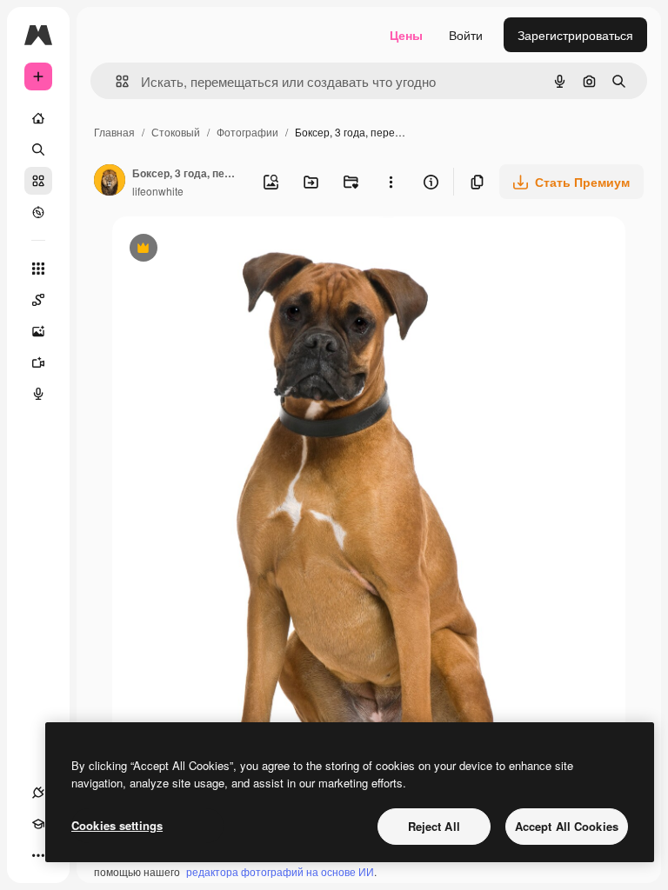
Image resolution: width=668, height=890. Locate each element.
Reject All (434, 826)
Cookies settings (117, 825)
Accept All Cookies (566, 826)
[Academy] (38, 824)
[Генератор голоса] (38, 394)
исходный (228, 250)
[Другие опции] (390, 181)
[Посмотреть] (38, 212)
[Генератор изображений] (38, 331)
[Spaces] (38, 300)
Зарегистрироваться (575, 34)
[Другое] (38, 855)
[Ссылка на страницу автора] (109, 181)
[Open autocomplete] (115, 81)
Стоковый (175, 131)
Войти (466, 34)
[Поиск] (38, 149)
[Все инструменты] (38, 268)
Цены (406, 34)
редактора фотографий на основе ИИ (280, 871)
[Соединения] (38, 793)
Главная (114, 131)
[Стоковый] (38, 181)
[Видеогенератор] (38, 362)
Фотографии (247, 131)
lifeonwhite (158, 190)
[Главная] (38, 118)
